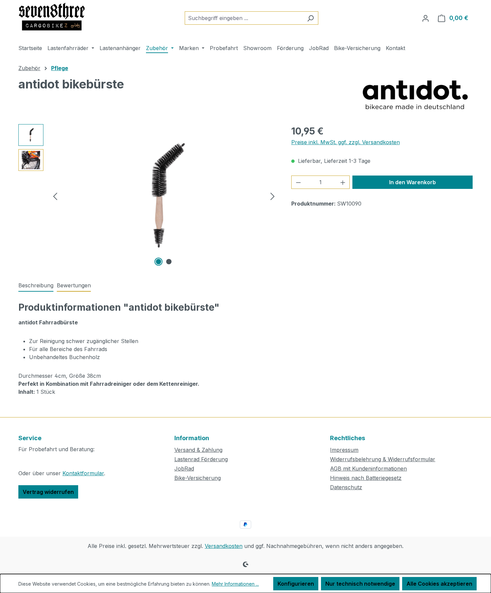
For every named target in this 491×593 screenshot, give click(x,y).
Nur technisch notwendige (360, 583)
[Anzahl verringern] (298, 182)
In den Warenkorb (412, 182)
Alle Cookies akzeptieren (439, 583)
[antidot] (415, 94)
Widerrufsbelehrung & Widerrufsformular (382, 459)
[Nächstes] (273, 196)
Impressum (344, 450)
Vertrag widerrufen (48, 492)
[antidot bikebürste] (163, 196)
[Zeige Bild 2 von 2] (169, 261)
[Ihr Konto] (426, 18)
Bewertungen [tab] (74, 285)
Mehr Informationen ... (235, 584)
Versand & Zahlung (198, 450)
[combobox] (244, 18)
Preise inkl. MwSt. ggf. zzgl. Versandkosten (345, 142)
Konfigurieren (296, 583)
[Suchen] (310, 18)
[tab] (35, 286)
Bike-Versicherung (197, 478)
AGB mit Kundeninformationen (368, 468)
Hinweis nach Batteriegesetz (365, 478)
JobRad (184, 468)
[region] (148, 196)
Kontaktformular (83, 473)
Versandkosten (223, 546)
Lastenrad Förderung (201, 459)
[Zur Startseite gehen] (51, 17)
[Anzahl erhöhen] (343, 182)
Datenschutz (346, 487)
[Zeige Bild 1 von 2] (158, 261)
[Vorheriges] (55, 196)
